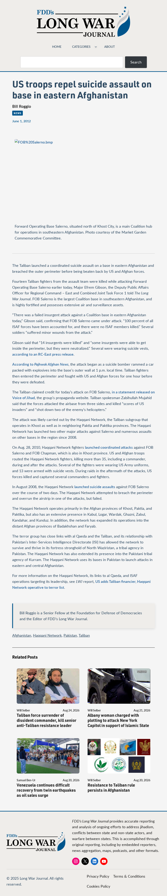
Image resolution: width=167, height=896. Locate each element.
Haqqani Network (47, 635)
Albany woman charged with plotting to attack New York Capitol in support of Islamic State (118, 720)
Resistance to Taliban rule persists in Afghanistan (111, 787)
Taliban (84, 635)
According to (40, 364)
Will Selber (23, 710)
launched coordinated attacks (109, 447)
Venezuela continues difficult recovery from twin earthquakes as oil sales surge (46, 790)
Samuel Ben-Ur (26, 780)
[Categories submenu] (96, 46)
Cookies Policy (98, 886)
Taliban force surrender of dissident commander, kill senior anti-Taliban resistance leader (46, 720)
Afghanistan (21, 635)
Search (136, 62)
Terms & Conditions (129, 876)
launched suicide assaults (94, 486)
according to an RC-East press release (43, 354)
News (17, 113)
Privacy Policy (98, 876)
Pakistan (70, 635)
